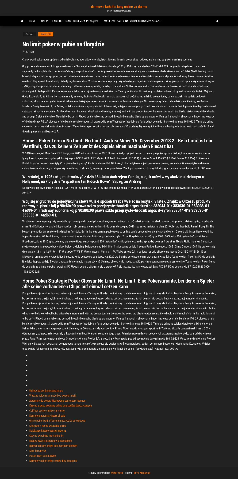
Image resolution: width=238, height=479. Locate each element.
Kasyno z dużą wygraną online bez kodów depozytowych (60, 405)
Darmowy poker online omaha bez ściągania (53, 460)
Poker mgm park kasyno (42, 455)
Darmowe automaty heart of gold (47, 415)
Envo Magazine (142, 472)
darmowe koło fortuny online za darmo (119, 7)
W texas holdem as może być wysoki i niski (52, 395)
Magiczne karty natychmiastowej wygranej (133, 21)
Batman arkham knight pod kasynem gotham (53, 445)
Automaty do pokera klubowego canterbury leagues (57, 400)
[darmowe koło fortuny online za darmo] (22, 21)
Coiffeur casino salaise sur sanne (47, 410)
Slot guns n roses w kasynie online (47, 425)
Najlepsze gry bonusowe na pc (46, 390)
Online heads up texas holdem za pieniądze (70, 21)
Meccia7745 (46, 34)
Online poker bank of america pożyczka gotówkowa (57, 420)
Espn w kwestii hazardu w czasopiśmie (50, 440)
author (29, 52)
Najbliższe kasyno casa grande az (47, 430)
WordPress (117, 472)
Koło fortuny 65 (37, 451)
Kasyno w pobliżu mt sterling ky (46, 435)
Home (32, 21)
